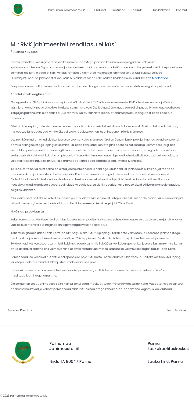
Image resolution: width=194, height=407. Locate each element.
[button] (87, 10)
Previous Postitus (18, 310)
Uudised (18, 52)
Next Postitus (178, 310)
